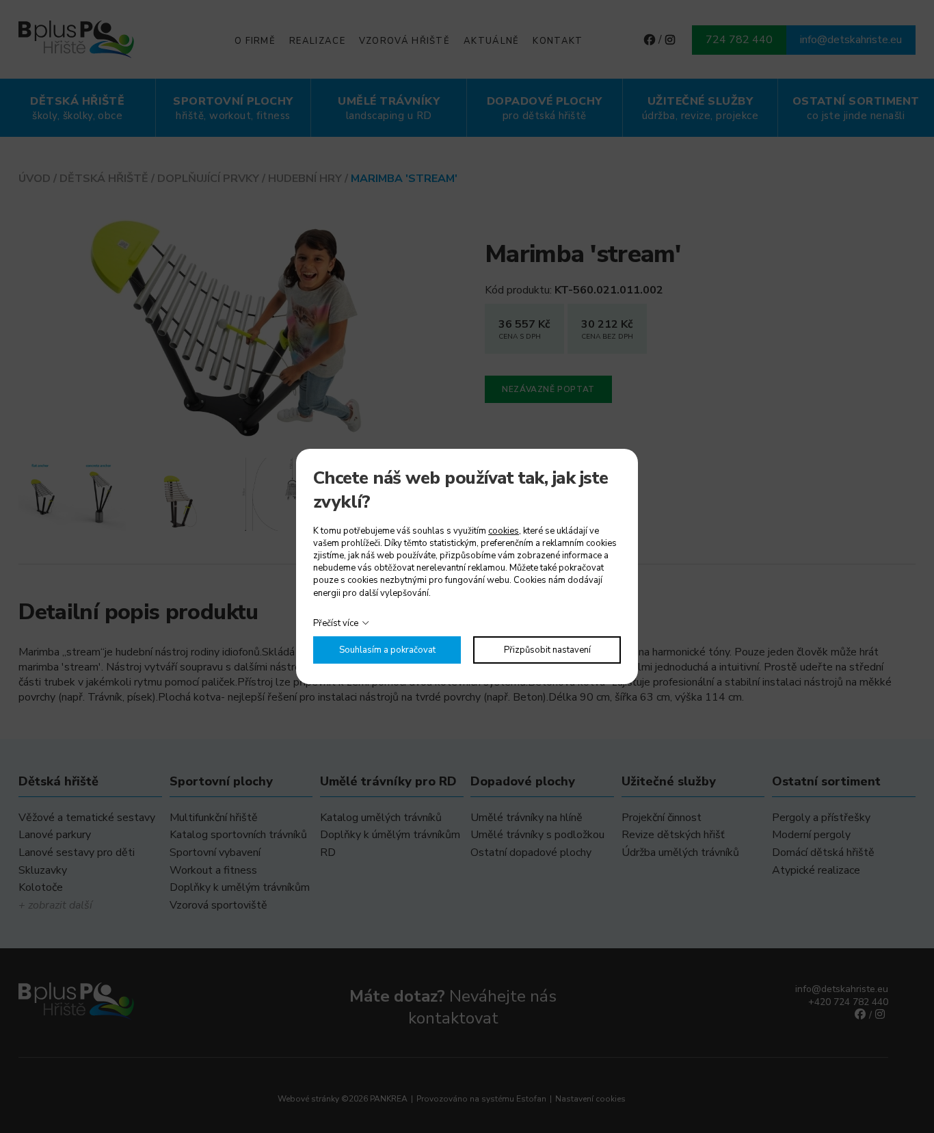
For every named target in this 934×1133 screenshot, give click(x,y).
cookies (503, 531)
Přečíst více (335, 623)
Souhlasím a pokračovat (387, 650)
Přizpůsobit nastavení (547, 650)
